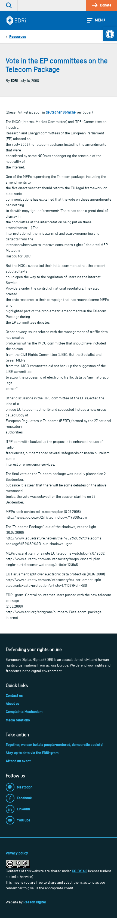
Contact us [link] (14, 695)
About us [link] (13, 703)
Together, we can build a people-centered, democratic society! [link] (54, 745)
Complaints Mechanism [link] (24, 712)
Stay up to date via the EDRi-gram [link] (32, 753)
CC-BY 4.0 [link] (79, 871)
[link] (110, 34)
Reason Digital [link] (34, 902)
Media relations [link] (18, 720)
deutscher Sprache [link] (61, 112)
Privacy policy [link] (17, 853)
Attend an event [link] (18, 761)
